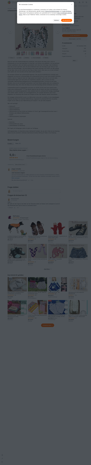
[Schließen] (71, 4)
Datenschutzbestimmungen (52, 11)
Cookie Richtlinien (66, 11)
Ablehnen (56, 20)
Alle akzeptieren (67, 20)
